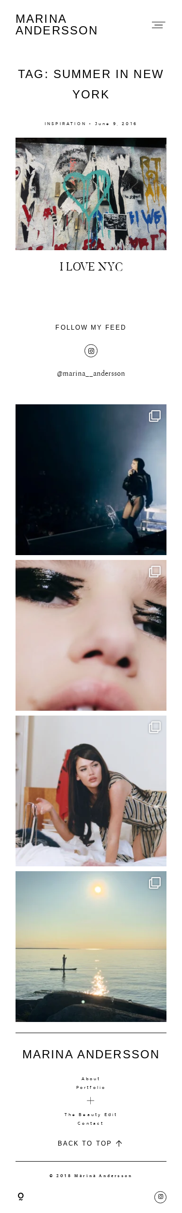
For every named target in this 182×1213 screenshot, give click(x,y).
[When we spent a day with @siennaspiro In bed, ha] (91, 791)
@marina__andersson (91, 373)
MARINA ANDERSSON (57, 24)
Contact (91, 1123)
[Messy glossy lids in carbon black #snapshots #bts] (91, 635)
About (91, 1078)
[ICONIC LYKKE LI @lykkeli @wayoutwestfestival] (91, 479)
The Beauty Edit (91, 1114)
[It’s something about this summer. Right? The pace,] (91, 946)
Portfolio (91, 1087)
